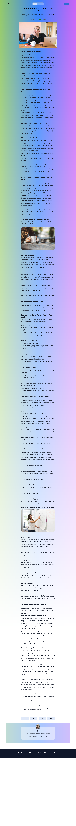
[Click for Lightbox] (38, 238)
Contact (53, 752)
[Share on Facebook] (25, 718)
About (29, 752)
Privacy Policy (41, 752)
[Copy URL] (51, 718)
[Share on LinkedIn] (42, 718)
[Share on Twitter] (33, 718)
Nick (30, 19)
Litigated (10, 4)
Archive (20, 752)
